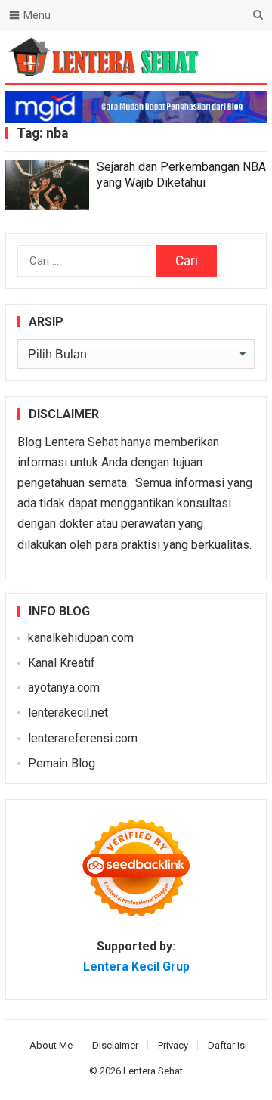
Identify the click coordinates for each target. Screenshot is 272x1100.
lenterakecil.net (68, 712)
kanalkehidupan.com (81, 638)
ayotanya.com (64, 687)
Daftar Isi (227, 1045)
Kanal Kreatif (61, 662)
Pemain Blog (61, 763)
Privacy (173, 1045)
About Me (51, 1045)
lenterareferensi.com (83, 738)
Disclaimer (115, 1045)
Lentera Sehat (153, 1071)
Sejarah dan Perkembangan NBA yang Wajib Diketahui (181, 175)
